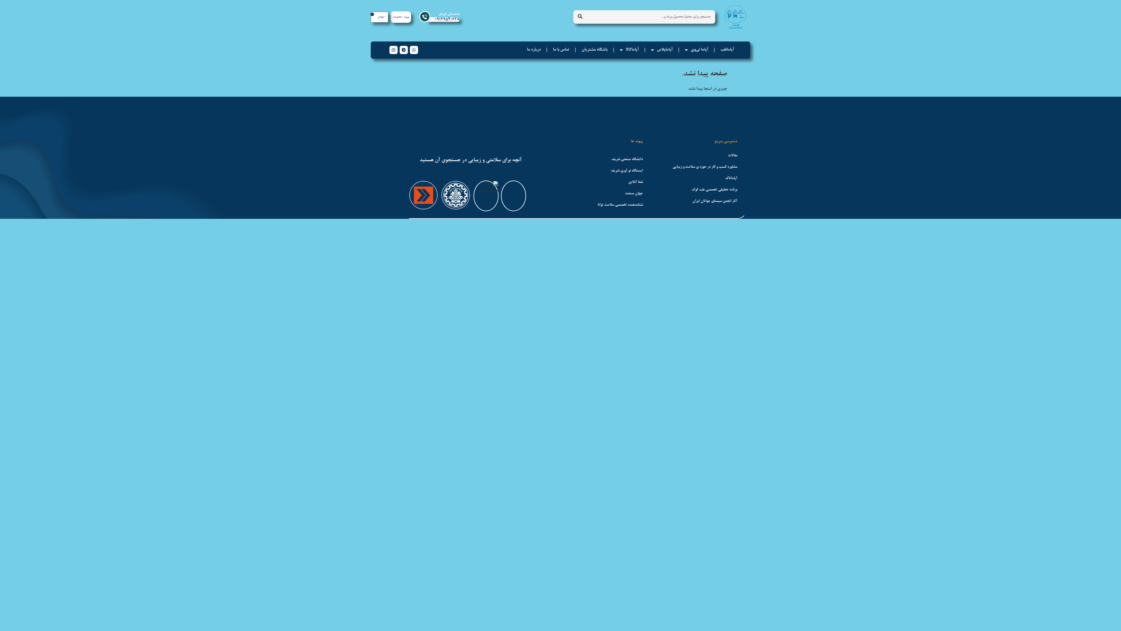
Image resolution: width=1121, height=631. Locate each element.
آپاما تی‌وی (699, 50)
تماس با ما (561, 50)
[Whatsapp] (414, 50)
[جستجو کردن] (580, 17)
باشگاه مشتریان (595, 50)
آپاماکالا (632, 50)
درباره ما (534, 50)
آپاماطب (727, 50)
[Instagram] (393, 50)
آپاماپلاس (665, 50)
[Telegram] (404, 50)
